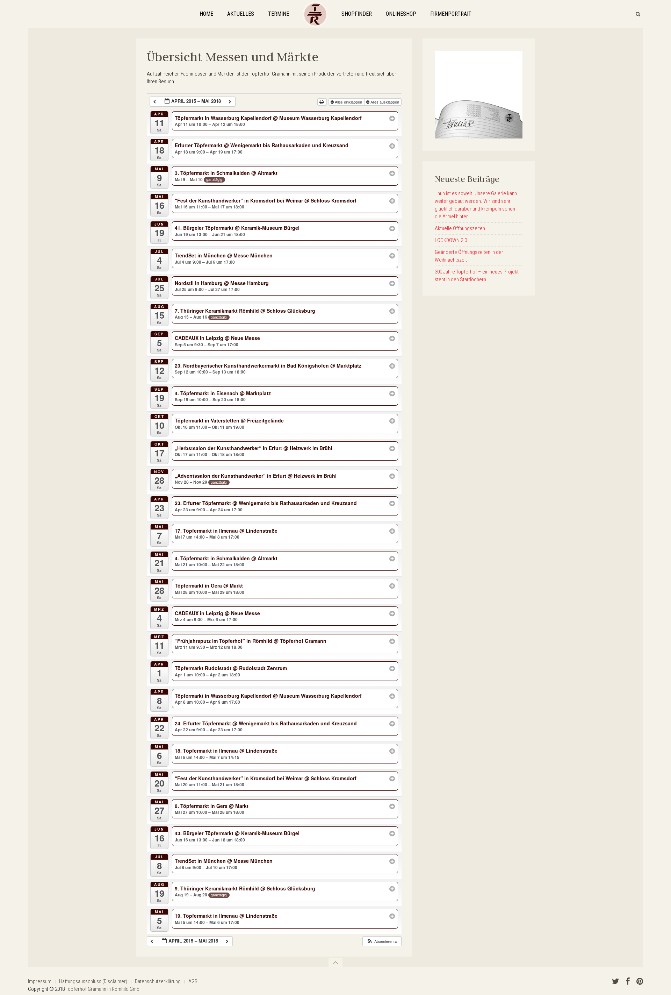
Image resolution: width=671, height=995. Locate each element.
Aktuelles (240, 13)
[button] (382, 941)
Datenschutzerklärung (158, 981)
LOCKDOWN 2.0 (451, 240)
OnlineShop (401, 13)
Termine (278, 13)
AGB (192, 981)
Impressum (39, 981)
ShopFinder (356, 13)
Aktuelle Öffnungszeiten (460, 228)
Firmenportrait (450, 13)
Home (206, 13)
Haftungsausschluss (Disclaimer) (93, 981)
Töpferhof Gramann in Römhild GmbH (104, 989)
